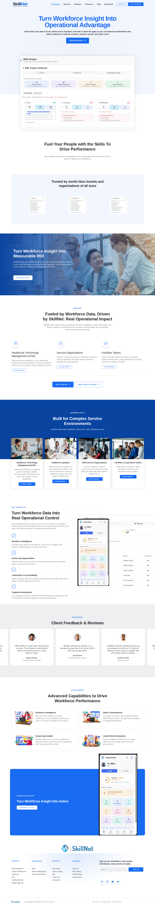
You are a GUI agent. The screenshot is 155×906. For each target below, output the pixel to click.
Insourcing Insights (44, 736)
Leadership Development (114, 736)
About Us (66, 4)
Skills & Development (112, 713)
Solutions (77, 4)
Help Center (108, 4)
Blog (98, 4)
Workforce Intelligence (46, 713)
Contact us (89, 4)
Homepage (55, 4)
